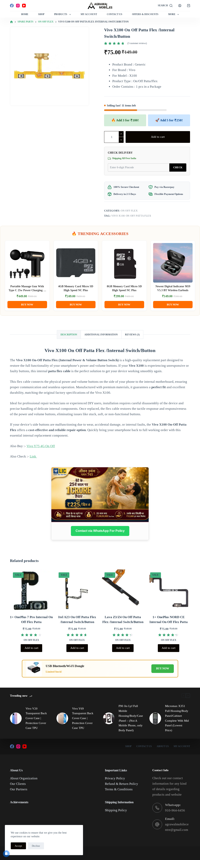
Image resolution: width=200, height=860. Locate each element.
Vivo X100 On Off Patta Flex (131, 215)
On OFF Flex (129, 210)
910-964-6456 (175, 810)
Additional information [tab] (101, 334)
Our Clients (18, 784)
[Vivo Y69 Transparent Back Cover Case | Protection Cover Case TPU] (62, 718)
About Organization (24, 778)
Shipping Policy (116, 810)
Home (24, 14)
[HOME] (11, 22)
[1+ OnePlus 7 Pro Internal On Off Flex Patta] (31, 590)
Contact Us (114, 14)
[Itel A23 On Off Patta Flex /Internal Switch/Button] (77, 590)
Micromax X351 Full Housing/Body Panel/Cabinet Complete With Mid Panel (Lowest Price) (177, 718)
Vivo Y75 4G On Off (41, 446)
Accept (18, 845)
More (171, 14)
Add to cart (158, 136)
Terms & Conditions (119, 789)
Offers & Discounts (145, 14)
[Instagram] (18, 5)
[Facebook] (12, 5)
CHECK (177, 167)
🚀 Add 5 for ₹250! (169, 120)
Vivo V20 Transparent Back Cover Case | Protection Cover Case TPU (36, 718)
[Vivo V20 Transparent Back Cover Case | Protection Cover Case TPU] (16, 718)
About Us (163, 746)
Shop (41, 14)
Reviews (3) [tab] (132, 334)
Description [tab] (69, 334)
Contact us (144, 746)
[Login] (179, 5)
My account (182, 746)
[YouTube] (24, 5)
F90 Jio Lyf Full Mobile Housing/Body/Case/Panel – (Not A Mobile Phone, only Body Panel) (131, 718)
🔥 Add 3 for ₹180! (125, 120)
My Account (89, 14)
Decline (36, 845)
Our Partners (18, 789)
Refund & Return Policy (121, 784)
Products (60, 14)
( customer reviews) (137, 43)
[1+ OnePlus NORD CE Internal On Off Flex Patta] (168, 590)
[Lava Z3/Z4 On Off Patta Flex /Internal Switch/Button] (123, 590)
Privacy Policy (115, 778)
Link (33, 456)
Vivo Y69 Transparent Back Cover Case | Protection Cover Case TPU (82, 718)
